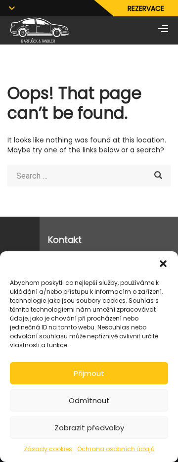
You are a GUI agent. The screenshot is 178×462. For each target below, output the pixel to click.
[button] (163, 264)
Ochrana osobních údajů (116, 449)
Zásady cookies (48, 449)
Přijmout (89, 373)
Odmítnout (89, 400)
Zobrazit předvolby (89, 427)
